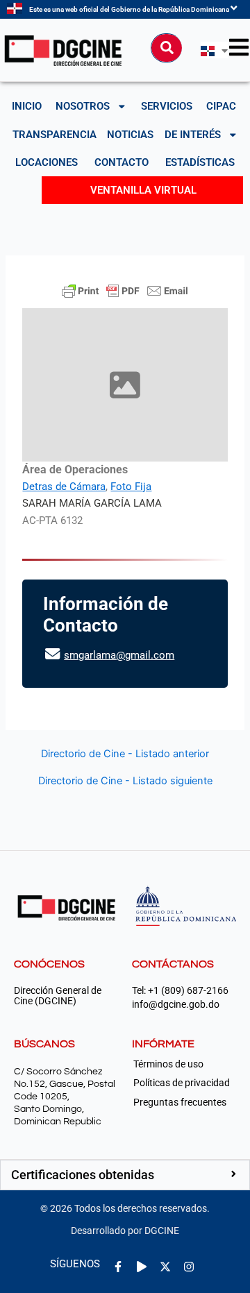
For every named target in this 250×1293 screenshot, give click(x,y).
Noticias (130, 134)
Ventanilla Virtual (143, 190)
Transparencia (54, 134)
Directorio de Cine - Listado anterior (125, 754)
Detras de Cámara (64, 486)
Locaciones (46, 162)
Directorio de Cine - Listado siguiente (125, 781)
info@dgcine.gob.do (175, 1004)
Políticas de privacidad (181, 1082)
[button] (125, 1175)
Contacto (121, 162)
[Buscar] (166, 48)
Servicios (166, 106)
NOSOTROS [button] (83, 106)
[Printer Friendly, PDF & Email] (125, 290)
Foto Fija (130, 486)
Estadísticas (200, 162)
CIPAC (221, 106)
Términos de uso (168, 1064)
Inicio (27, 106)
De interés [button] (193, 134)
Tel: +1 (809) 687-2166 (180, 991)
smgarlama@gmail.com (119, 655)
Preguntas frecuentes (179, 1102)
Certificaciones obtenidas (82, 1174)
